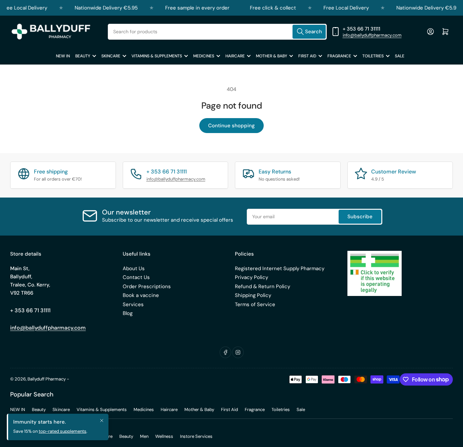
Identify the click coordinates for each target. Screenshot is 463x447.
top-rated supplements (62, 433)
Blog (128, 313)
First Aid (307, 56)
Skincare (110, 56)
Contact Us (136, 277)
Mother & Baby (271, 56)
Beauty (82, 56)
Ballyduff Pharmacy (46, 379)
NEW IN (63, 56)
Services (133, 304)
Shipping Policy (253, 295)
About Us (134, 268)
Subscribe (360, 216)
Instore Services (196, 436)
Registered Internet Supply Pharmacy (279, 268)
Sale (399, 56)
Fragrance (339, 56)
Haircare (235, 56)
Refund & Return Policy (262, 286)
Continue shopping (231, 125)
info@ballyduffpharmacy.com (372, 35)
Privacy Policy (251, 277)
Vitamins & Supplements (157, 56)
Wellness (164, 436)
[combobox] (217, 32)
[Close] (102, 423)
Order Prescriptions (147, 286)
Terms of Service (255, 304)
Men (144, 436)
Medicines (203, 56)
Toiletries (373, 56)
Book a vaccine (141, 295)
